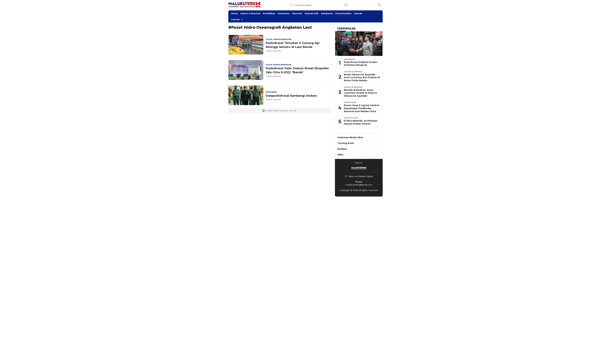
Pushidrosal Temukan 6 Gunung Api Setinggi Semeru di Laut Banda (293, 45)
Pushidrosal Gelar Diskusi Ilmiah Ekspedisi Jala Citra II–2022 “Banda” (297, 70)
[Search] (346, 5)
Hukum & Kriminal (250, 13)
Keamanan (284, 13)
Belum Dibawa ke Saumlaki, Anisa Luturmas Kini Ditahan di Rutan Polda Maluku (362, 77)
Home (234, 13)
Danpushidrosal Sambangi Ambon (291, 95)
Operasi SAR (312, 13)
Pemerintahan (343, 13)
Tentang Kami (345, 143)
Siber (340, 154)
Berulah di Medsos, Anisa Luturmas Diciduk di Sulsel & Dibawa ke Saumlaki (360, 93)
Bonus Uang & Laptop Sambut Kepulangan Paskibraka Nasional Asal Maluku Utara (361, 108)
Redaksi (342, 149)
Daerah (358, 13)
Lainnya (235, 19)
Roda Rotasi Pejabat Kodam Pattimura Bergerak (360, 63)
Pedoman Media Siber (350, 137)
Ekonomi (297, 13)
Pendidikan (269, 13)
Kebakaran (327, 13)
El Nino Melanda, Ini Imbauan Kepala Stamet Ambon (360, 122)
